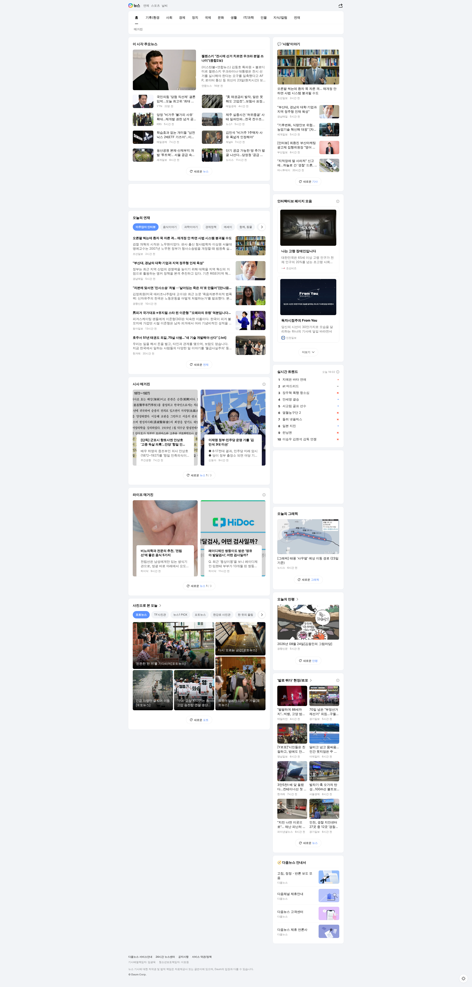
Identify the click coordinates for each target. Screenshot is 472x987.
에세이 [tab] (228, 227)
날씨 (165, 5)
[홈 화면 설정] (463, 978)
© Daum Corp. (137, 974)
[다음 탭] (262, 227)
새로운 (201, 171)
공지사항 (183, 956)
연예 (146, 5)
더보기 (306, 352)
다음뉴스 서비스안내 (140, 956)
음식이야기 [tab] (170, 227)
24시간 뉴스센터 (165, 956)
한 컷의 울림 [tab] (245, 614)
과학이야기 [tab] (191, 227)
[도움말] (264, 384)
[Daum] (131, 5)
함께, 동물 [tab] (246, 227)
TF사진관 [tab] (160, 614)
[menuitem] (136, 17)
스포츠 (155, 5)
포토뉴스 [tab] (141, 614)
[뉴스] (137, 5)
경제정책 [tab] (210, 227)
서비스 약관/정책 (202, 956)
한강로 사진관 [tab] (221, 614)
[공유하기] (340, 5)
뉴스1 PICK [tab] (180, 614)
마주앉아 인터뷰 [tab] (146, 227)
